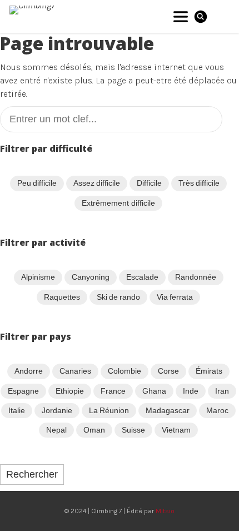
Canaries (75, 370)
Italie (16, 410)
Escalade (142, 276)
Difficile (149, 182)
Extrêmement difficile (118, 202)
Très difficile (199, 182)
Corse (168, 370)
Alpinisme (38, 276)
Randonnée (195, 276)
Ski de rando (119, 296)
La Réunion (109, 410)
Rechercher (32, 474)
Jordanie (57, 410)
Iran (222, 390)
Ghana (154, 390)
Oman (94, 429)
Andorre (28, 370)
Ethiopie (70, 390)
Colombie (124, 370)
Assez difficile (96, 182)
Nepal (56, 429)
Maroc (217, 410)
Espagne (23, 390)
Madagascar (168, 410)
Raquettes (62, 296)
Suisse (133, 429)
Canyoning (90, 276)
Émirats (209, 370)
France (113, 390)
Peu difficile (37, 182)
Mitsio (165, 511)
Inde (190, 390)
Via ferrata (175, 296)
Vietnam (176, 429)
